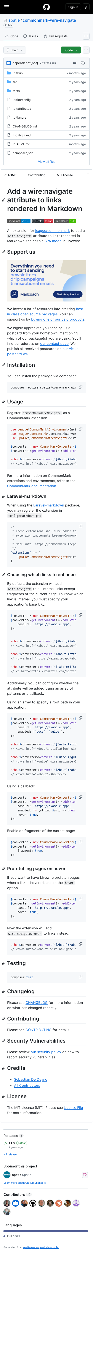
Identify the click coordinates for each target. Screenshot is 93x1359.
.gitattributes (22, 108)
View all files (46, 161)
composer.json (23, 153)
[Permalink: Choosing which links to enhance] (4, 575)
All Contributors (27, 1085)
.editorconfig (22, 100)
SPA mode (53, 241)
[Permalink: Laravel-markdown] (4, 496)
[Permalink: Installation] (4, 365)
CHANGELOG (37, 1002)
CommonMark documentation (31, 486)
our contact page (54, 343)
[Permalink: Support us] (4, 252)
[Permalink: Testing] (4, 963)
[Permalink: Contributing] (4, 1019)
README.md (21, 144)
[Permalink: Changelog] (4, 991)
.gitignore (19, 117)
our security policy (46, 1052)
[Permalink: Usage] (4, 401)
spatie (14, 20)
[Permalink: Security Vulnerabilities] (4, 1041)
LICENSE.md (22, 135)
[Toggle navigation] (6, 6)
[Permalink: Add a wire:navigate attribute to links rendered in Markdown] (4, 200)
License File (73, 1107)
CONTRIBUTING (38, 1030)
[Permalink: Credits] (4, 1068)
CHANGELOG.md (25, 126)
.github (18, 73)
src (15, 82)
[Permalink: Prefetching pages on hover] (4, 869)
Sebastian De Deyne (30, 1079)
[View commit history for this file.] (83, 63)
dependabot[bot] (25, 63)
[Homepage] (46, 6)
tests (16, 91)
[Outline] (87, 174)
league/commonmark (52, 230)
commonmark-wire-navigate (49, 20)
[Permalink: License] (4, 1096)
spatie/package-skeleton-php (41, 1247)
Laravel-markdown (48, 505)
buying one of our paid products (57, 319)
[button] (81, 387)
